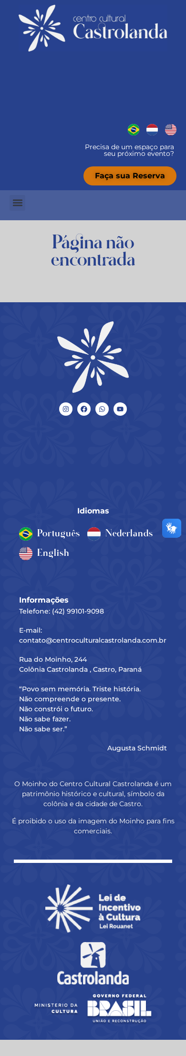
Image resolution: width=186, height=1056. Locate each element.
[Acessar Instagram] (65, 409)
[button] (17, 203)
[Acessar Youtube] (120, 409)
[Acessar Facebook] (84, 409)
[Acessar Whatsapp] (102, 409)
